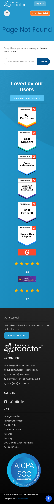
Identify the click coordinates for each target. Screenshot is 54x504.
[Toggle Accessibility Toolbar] (48, 498)
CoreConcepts (21, 498)
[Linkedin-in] (23, 401)
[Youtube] (17, 401)
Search (43, 61)
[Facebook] (5, 401)
